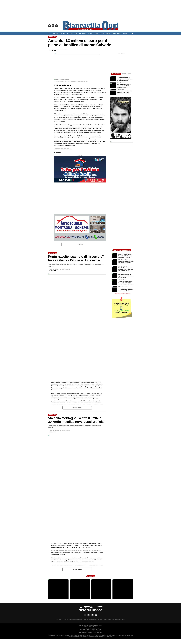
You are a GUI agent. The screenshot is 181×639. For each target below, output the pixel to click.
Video (90, 37)
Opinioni (125, 33)
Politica (62, 33)
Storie (96, 33)
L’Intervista (82, 33)
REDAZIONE (53, 50)
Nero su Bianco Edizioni (75, 619)
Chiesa (102, 33)
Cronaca (55, 33)
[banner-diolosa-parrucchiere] (121, 138)
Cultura (90, 33)
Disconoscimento (120, 619)
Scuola (108, 33)
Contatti (65, 619)
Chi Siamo (58, 619)
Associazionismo (116, 33)
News (76, 33)
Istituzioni (70, 33)
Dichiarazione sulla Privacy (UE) (93, 619)
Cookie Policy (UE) (109, 619)
